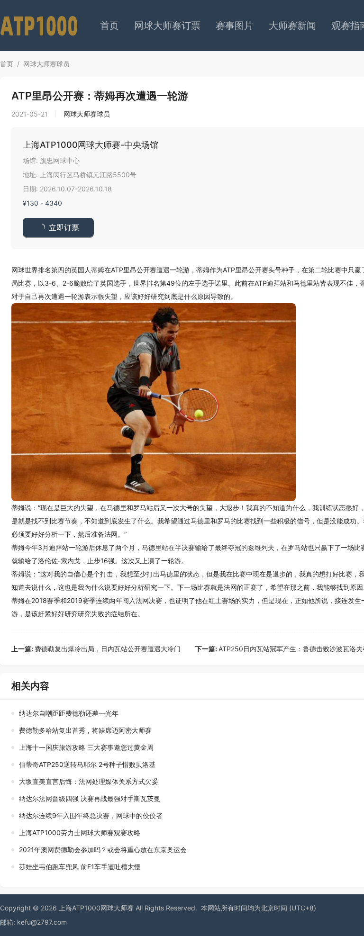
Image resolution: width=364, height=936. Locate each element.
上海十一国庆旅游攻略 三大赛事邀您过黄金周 (86, 747)
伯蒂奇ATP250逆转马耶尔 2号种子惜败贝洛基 (87, 764)
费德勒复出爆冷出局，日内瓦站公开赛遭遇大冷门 (96, 649)
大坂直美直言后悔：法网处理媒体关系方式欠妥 (88, 781)
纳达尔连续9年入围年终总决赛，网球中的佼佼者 (91, 815)
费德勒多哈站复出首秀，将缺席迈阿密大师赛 (85, 730)
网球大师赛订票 (167, 25)
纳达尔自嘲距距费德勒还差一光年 (68, 713)
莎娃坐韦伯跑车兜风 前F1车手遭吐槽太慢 (80, 867)
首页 (109, 25)
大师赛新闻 (292, 25)
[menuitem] (109, 25)
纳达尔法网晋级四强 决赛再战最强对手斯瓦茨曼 (89, 798)
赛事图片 (235, 25)
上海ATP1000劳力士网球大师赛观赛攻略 (79, 832)
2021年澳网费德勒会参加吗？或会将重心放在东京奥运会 (103, 850)
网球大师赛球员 (46, 64)
